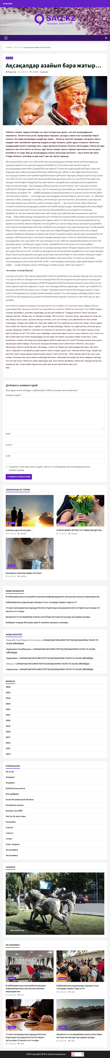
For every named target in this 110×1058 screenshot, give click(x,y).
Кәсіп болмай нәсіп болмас (20, 799)
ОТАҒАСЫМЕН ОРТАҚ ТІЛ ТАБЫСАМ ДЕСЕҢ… (80, 510)
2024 (8, 698)
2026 (8, 686)
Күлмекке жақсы (15, 805)
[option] (55, 903)
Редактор (12, 72)
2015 (8, 748)
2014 (8, 753)
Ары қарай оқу (17, 930)
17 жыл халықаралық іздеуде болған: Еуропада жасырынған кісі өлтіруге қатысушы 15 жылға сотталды (30, 1015)
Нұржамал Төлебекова (18, 649)
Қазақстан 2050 (14, 810)
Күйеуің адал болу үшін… (30, 510)
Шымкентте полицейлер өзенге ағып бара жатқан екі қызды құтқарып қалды (48, 616)
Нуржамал (11, 658)
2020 (8, 720)
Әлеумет (10, 777)
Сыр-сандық (12, 844)
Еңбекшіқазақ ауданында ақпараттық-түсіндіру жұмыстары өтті (41, 602)
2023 (8, 703)
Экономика (12, 849)
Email (9, 444)
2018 (8, 731)
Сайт (8, 455)
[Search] (106, 38)
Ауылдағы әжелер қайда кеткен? (30, 553)
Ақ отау (9, 58)
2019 (8, 725)
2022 (8, 709)
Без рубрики (12, 793)
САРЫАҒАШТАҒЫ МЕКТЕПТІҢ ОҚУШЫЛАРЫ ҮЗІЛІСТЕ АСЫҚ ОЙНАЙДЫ (56, 658)
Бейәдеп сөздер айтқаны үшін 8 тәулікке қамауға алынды (37, 622)
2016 (8, 742)
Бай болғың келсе (15, 788)
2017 (8, 737)
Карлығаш (11, 669)
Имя (8, 433)
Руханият (11, 821)
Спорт (9, 838)
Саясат (9, 827)
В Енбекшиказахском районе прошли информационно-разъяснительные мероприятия (52, 596)
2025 (8, 692)
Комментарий (13, 395)
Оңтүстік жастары (16, 816)
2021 (8, 714)
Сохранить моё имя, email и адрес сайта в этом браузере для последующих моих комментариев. (49, 468)
